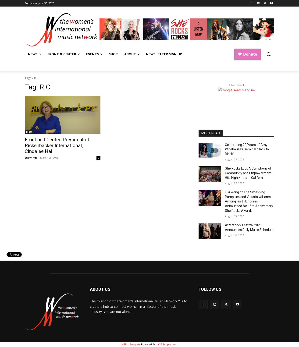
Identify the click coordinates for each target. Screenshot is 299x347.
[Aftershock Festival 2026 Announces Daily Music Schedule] (210, 231)
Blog (29, 131)
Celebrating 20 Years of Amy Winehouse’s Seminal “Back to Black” (247, 149)
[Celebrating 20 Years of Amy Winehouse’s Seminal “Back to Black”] (210, 151)
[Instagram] (258, 3)
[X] (265, 3)
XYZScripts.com (167, 344)
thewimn (31, 157)
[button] (268, 54)
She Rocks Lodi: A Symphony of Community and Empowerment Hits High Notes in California (248, 172)
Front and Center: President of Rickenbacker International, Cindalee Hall (57, 145)
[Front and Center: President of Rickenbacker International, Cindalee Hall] (62, 115)
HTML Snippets (131, 344)
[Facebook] (252, 3)
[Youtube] (271, 3)
